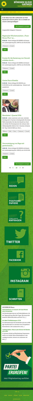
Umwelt (19, 12)
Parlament (5, 45)
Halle (10, 131)
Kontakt (10, 395)
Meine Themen (13, 12)
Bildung (5, 131)
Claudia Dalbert (5, 12)
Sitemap (16, 395)
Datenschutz (16, 399)
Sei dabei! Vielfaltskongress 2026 (11, 320)
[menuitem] (5, 395)
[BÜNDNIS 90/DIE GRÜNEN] (4, 4)
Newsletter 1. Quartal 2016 (11, 115)
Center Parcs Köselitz (10, 80)
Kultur (14, 131)
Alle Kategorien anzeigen (22, 26)
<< (10, 168)
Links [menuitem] (16, 391)
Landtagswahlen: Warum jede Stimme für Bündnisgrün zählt (16, 330)
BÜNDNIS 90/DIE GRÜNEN (23, 3)
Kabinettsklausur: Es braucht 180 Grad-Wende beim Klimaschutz (15, 310)
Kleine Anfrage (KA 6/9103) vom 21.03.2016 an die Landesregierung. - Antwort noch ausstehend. (16, 85)
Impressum (26, 395)
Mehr (5, 49)
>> (23, 168)
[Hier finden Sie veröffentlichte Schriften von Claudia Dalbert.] (16, 294)
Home (5, 395)
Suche (20, 395)
